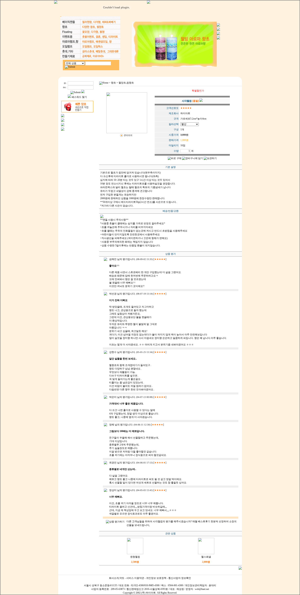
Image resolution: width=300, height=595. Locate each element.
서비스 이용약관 (135, 578)
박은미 (113, 397)
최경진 (113, 462)
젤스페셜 (206, 556)
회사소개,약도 (116, 578)
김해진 (113, 259)
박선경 (113, 293)
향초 (113, 82)
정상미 (113, 490)
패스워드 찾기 (79, 97)
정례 (111, 424)
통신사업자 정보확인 (179, 578)
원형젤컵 (135, 556)
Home (105, 82)
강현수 (113, 352)
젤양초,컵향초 (126, 82)
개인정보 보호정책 (156, 578)
